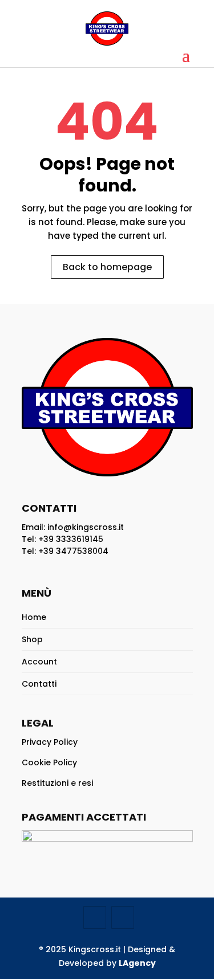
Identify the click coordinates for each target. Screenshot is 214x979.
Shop (32, 639)
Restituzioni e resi (57, 783)
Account (39, 661)
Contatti (39, 684)
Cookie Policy (49, 762)
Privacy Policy (50, 742)
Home (34, 617)
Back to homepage (107, 267)
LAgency (137, 963)
